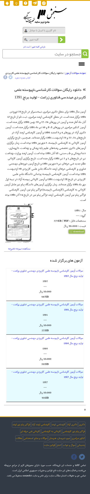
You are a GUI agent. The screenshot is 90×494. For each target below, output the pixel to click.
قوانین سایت (49, 445)
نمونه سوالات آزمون (75, 73)
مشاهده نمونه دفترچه (19, 248)
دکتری (82, 424)
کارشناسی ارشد (58, 424)
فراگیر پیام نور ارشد (21, 424)
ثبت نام (26, 47)
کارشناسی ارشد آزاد (41, 424)
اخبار (59, 445)
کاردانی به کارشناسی (51, 431)
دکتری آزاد (72, 424)
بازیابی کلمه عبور (38, 47)
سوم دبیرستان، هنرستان (59, 438)
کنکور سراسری (78, 438)
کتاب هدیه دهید (23, 78)
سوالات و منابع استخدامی (35, 438)
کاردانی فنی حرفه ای (30, 431)
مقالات (19, 438)
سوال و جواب (69, 445)
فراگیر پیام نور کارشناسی (74, 431)
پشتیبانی (81, 445)
